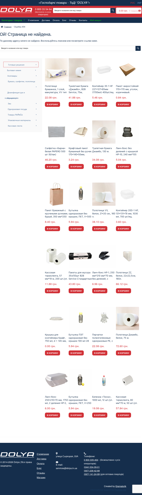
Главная (8, 26)
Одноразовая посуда (17, 109)
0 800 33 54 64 (43, 11)
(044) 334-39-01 (92, 467)
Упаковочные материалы (19, 120)
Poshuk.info (120, 489)
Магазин (41, 477)
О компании (33, 20)
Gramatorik (120, 486)
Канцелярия (12, 98)
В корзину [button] (52, 104)
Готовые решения (16, 64)
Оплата (56, 20)
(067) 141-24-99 (92, 474)
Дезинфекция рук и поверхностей (15, 93)
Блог (64, 20)
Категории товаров (12, 20)
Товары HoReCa (15, 114)
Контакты (83, 20)
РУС (132, 2)
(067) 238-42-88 (92, 470)
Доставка (46, 20)
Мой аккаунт (95, 20)
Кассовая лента (15, 125)
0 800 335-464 (91, 459)
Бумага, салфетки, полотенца (21, 81)
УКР (139, 2)
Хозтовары (12, 75)
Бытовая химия (14, 70)
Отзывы (72, 20)
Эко (9, 103)
